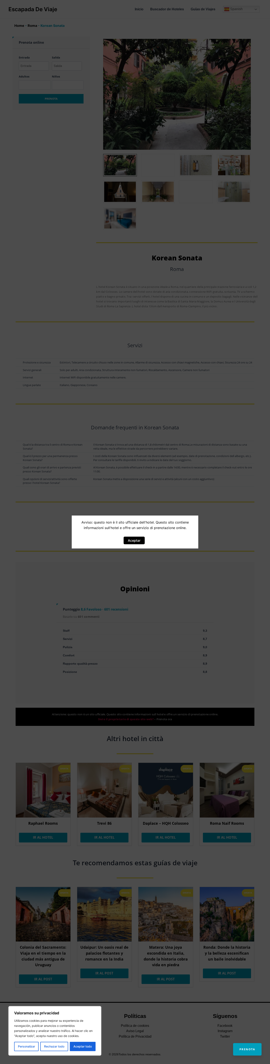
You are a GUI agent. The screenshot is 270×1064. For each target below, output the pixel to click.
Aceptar (134, 540)
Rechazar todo (54, 1046)
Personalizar (26, 1046)
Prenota (247, 1049)
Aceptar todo (82, 1046)
